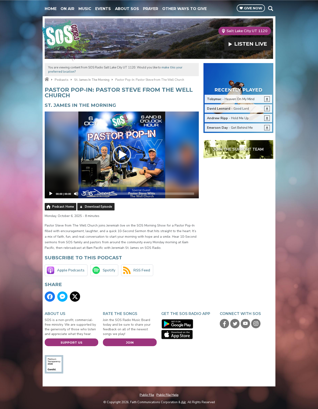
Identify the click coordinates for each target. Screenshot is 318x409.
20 (84, 194)
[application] (122, 155)
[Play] (50, 193)
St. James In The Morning (91, 80)
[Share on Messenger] (62, 296)
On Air (67, 9)
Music (84, 9)
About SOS (127, 9)
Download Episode (98, 207)
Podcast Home (63, 207)
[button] (121, 154)
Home (51, 9)
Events (103, 9)
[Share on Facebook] (50, 296)
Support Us (71, 342)
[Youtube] (245, 323)
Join (130, 342)
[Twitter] (235, 323)
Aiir (183, 402)
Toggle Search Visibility (270, 8)
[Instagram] (255, 323)
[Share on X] (75, 296)
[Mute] (76, 193)
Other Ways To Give (184, 9)
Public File (147, 395)
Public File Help (167, 395)
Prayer (150, 9)
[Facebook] (224, 323)
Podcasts (61, 80)
